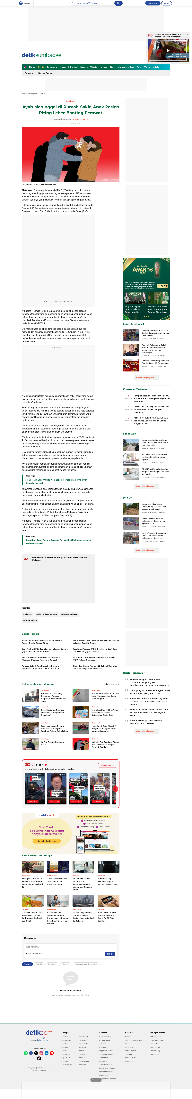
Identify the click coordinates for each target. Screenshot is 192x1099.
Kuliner (103, 67)
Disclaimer (129, 1061)
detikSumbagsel (29, 94)
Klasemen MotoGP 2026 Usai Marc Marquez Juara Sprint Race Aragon (105, 696)
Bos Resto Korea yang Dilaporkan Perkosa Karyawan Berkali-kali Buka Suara (53, 697)
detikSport (65, 1054)
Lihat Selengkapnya (145, 378)
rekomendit (104, 1075)
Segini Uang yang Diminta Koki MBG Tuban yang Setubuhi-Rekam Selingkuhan (54, 728)
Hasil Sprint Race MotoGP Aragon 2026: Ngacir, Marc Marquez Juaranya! (104, 728)
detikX (81, 1051)
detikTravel (83, 1037)
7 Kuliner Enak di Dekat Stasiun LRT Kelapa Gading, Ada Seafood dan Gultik (32, 916)
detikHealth (83, 1044)
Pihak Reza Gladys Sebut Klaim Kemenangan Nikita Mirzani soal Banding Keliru (82, 884)
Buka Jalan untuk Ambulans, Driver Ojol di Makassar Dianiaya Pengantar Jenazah (41, 658)
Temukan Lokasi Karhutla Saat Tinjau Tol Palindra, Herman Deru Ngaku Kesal (149, 712)
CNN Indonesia (156, 1037)
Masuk (167, 3)
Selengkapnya (112, 684)
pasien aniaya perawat (47, 614)
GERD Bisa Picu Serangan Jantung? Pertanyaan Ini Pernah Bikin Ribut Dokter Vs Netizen (57, 918)
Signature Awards (106, 1051)
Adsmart (102, 1044)
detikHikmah (84, 1061)
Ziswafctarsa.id (105, 1065)
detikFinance (66, 1044)
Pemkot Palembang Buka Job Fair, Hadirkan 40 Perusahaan (155, 361)
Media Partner (130, 1051)
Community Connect (107, 1079)
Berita (41, 67)
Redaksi (128, 1037)
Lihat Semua (106, 765)
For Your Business (106, 1072)
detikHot (64, 1051)
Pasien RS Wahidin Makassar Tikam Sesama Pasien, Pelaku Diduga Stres (42, 641)
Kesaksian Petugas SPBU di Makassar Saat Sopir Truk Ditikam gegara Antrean (95, 650)
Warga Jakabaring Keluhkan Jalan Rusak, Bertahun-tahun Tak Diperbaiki (155, 442)
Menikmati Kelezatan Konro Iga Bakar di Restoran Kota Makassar (169, 35)
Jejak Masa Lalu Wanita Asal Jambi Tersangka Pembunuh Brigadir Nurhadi (56, 481)
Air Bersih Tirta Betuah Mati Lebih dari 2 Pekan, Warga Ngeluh (154, 457)
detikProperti (66, 1065)
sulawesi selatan (69, 614)
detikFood (83, 1040)
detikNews (65, 1037)
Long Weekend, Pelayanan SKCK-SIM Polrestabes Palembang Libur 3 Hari (154, 535)
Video (147, 67)
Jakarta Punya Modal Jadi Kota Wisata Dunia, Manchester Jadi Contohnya (83, 916)
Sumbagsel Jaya (126, 67)
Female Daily (155, 1051)
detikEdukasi (66, 1040)
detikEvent (103, 1047)
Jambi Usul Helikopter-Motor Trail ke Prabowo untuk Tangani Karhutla (151, 409)
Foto (139, 67)
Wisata (93, 67)
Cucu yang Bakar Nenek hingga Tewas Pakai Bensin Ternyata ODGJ (150, 692)
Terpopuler (30, 73)
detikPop (82, 1065)
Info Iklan (128, 1054)
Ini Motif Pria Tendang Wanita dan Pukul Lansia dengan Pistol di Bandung (105, 744)
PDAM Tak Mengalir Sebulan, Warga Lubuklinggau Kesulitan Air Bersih (155, 471)
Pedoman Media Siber (133, 1040)
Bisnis (113, 67)
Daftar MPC (153, 3)
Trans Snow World (106, 1054)
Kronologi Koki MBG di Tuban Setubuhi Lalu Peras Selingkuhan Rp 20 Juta (105, 712)
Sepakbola (52, 67)
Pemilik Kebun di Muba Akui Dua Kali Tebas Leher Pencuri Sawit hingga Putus (151, 421)
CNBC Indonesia (156, 1040)
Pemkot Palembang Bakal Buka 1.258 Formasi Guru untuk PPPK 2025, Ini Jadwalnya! (154, 349)
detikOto (64, 1061)
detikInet (64, 1047)
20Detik (82, 1054)
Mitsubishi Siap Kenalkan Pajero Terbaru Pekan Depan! (108, 881)
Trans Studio (104, 1058)
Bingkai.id (103, 1061)
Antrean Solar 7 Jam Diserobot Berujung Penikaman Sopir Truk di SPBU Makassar (40, 667)
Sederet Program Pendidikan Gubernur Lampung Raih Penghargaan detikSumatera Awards (149, 682)
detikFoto (82, 1058)
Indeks (156, 67)
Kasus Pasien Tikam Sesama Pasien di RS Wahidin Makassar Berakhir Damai (96, 641)
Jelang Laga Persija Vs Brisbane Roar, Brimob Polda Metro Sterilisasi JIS (32, 883)
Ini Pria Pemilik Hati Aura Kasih (52, 743)
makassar (27, 614)
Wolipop (82, 1047)
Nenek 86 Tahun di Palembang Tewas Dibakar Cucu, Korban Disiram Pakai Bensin (150, 701)
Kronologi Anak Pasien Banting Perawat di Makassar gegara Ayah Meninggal (58, 541)
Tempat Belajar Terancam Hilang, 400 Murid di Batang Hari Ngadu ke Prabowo (152, 399)
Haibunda (154, 1044)
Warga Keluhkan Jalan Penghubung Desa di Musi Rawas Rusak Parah (154, 506)
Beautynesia (155, 1047)
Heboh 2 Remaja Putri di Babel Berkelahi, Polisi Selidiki (146, 722)
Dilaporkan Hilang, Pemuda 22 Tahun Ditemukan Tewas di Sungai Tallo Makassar (95, 667)
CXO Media (154, 1054)
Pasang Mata (104, 1040)
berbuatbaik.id (105, 1037)
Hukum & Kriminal (69, 67)
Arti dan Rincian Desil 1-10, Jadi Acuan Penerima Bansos (57, 881)
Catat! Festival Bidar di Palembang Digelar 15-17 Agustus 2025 (153, 521)
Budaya (84, 67)
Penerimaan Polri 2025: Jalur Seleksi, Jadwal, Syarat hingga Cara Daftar (155, 333)
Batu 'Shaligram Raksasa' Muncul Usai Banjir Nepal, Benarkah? (52, 712)
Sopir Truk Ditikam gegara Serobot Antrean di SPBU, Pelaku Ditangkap (94, 658)
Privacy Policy (130, 1058)
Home (32, 67)
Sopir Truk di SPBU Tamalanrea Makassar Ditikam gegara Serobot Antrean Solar (45, 650)
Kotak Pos (129, 1047)
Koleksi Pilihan (45, 73)
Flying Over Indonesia (108, 1068)
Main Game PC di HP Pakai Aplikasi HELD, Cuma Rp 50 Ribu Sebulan (107, 916)
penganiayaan (30, 620)
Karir (126, 1044)
